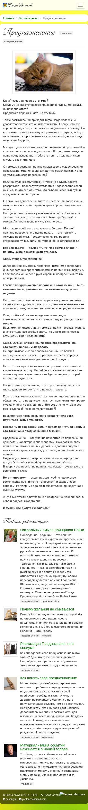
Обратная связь (53, 794)
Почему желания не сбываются (47, 608)
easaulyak (11, 799)
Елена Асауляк (19, 5)
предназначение (13, 41)
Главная (8, 18)
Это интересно (28, 18)
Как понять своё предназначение (48, 677)
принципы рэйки (50, 601)
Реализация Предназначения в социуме (47, 645)
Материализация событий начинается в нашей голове (44, 747)
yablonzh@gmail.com (34, 799)
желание (46, 635)
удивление (66, 33)
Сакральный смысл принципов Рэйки (52, 529)
